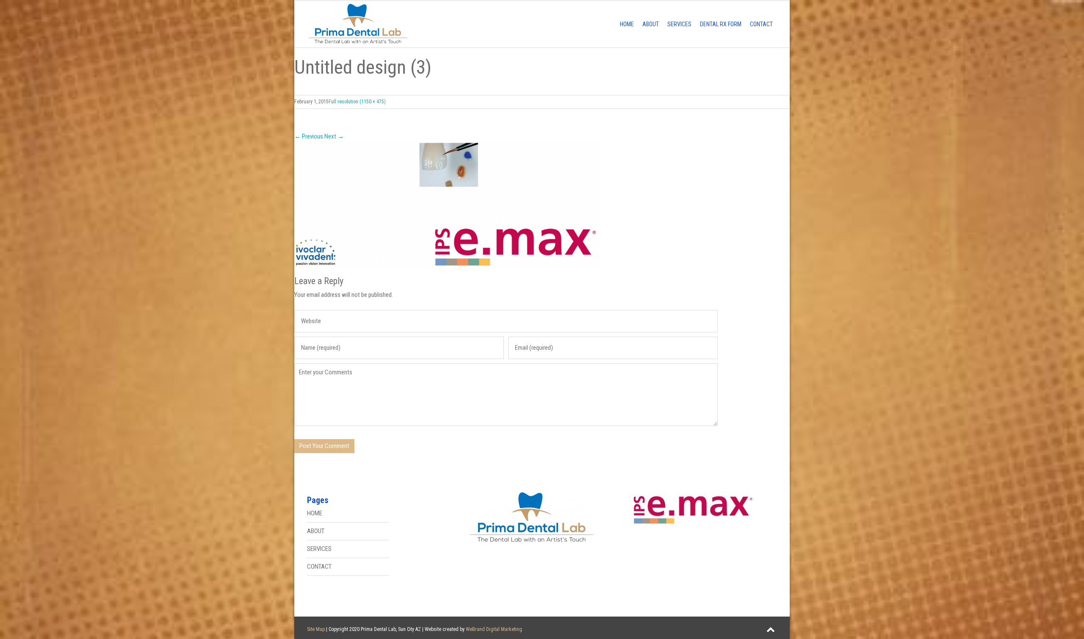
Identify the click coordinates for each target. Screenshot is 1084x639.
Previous (308, 136)
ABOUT (650, 24)
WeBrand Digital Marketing (494, 629)
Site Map (316, 629)
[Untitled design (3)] (542, 204)
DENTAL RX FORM (720, 24)
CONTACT (761, 24)
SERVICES (679, 24)
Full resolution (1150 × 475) (357, 102)
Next (334, 136)
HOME (627, 24)
